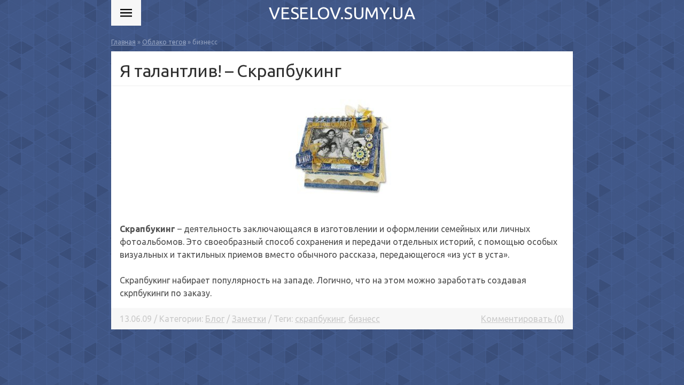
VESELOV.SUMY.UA (342, 12)
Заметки (249, 319)
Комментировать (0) (522, 319)
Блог (214, 319)
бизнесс (364, 319)
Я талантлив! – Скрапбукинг (230, 70)
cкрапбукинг (319, 319)
